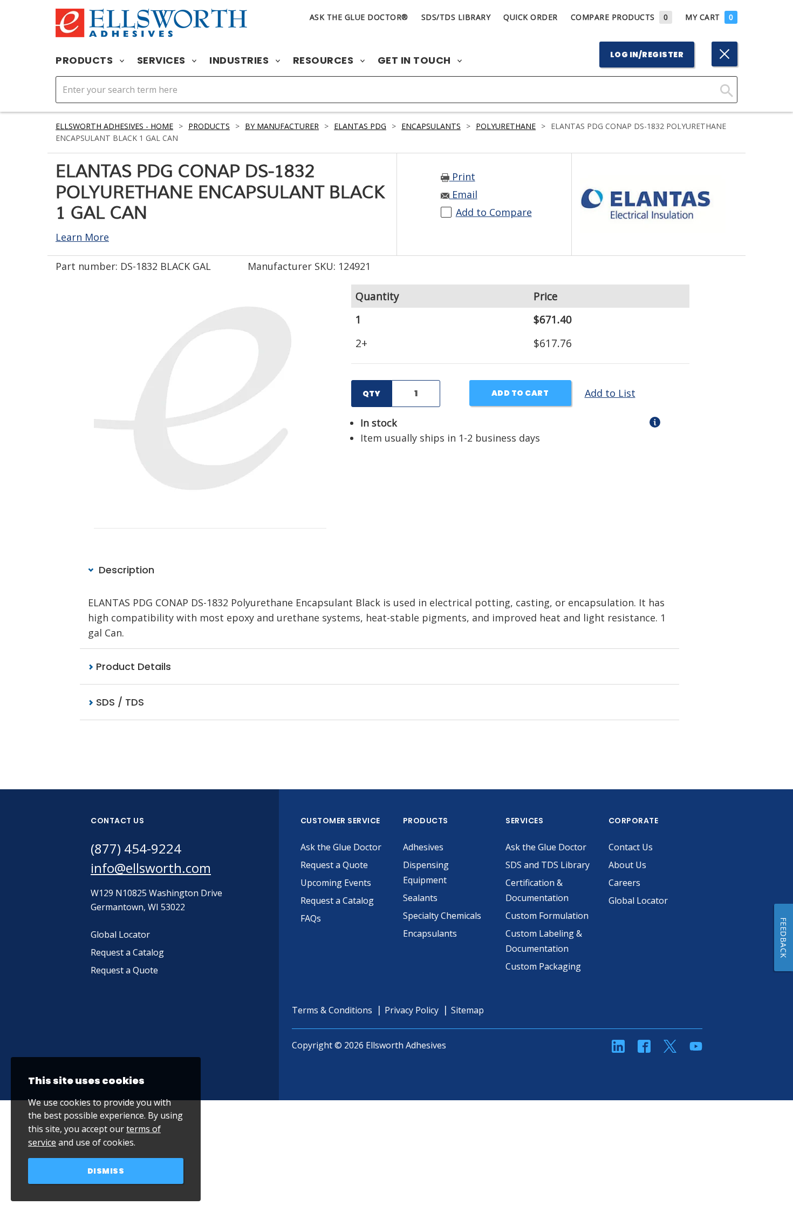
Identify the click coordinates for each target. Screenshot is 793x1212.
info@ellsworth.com (151, 868)
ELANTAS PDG (360, 126)
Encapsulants (431, 126)
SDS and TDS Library (547, 865)
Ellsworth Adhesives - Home (114, 126)
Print (462, 176)
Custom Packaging (543, 966)
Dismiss (106, 1171)
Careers (624, 883)
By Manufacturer (282, 126)
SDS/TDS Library (456, 17)
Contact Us (631, 847)
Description (125, 570)
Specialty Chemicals (442, 916)
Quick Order (530, 17)
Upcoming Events (335, 883)
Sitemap (467, 1010)
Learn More (82, 237)
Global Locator (638, 900)
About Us (627, 865)
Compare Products (619, 17)
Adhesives (423, 847)
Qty (371, 393)
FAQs (310, 918)
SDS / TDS (118, 702)
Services (162, 60)
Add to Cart (520, 393)
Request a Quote (334, 865)
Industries (240, 60)
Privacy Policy (412, 1010)
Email (463, 194)
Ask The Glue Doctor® (359, 17)
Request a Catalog (337, 900)
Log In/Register (647, 54)
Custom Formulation (547, 916)
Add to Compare (494, 212)
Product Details (132, 666)
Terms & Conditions (332, 1010)
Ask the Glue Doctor (340, 847)
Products (85, 60)
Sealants (420, 898)
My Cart (709, 17)
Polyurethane (506, 126)
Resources (324, 60)
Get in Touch (416, 60)
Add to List (610, 393)
